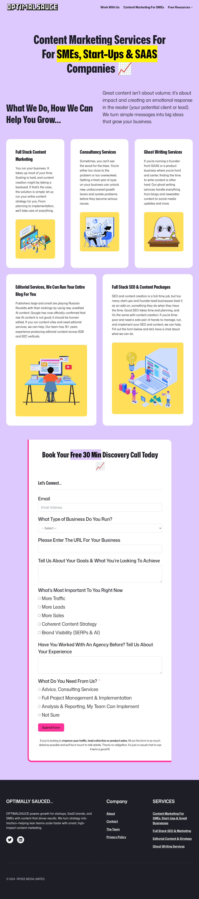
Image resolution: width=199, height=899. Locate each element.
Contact (112, 821)
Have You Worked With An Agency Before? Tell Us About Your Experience (95, 648)
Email (44, 498)
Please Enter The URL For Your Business (79, 540)
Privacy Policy (116, 837)
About (110, 813)
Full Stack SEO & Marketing (172, 830)
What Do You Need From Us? (68, 681)
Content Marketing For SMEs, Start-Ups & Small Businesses (170, 818)
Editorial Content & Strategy (172, 838)
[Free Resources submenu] (192, 7)
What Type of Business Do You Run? (75, 519)
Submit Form (51, 727)
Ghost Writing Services (169, 846)
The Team (113, 829)
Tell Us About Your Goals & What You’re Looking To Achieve (99, 560)
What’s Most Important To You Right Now (80, 590)
